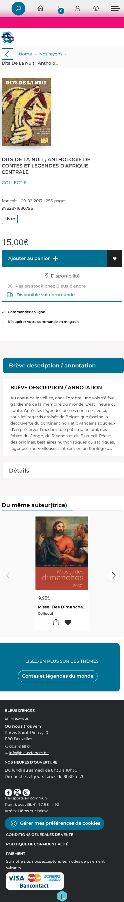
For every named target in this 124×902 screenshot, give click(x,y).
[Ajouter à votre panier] (56, 622)
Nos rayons (50, 54)
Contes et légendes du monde (57, 676)
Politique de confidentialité (37, 844)
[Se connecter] (77, 9)
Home (25, 54)
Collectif (14, 182)
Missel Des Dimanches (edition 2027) (76, 607)
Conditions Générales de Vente (39, 834)
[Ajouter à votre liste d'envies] (114, 258)
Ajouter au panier (28, 258)
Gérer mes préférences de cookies (59, 823)
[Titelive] (62, 895)
